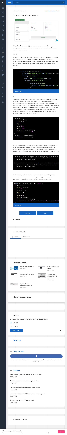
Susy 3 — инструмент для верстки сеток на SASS (26, 374)
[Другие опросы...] (61, 315)
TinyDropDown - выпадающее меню (26, 285)
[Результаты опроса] (61, 330)
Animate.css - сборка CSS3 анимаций (22, 400)
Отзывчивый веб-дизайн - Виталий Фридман (25, 387)
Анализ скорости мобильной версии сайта (24, 381)
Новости (17, 340)
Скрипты (48, 11)
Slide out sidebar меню (27, 266)
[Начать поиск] (63, 2)
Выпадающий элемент (27, 274)
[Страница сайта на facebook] (36, 356)
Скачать (27, 213)
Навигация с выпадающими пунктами (52, 276)
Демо (45, 213)
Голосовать (16, 330)
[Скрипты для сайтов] (3, 2)
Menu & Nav (55, 11)
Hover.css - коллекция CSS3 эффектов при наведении (27, 394)
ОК (61, 432)
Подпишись (18, 351)
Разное (16, 370)
